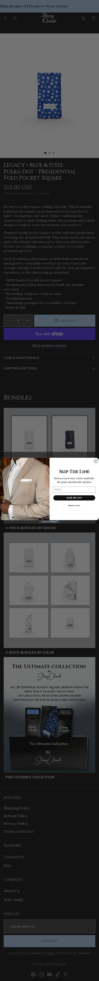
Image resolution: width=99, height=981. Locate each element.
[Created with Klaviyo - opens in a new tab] (49, 521)
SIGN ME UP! (74, 498)
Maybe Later (74, 506)
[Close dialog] (96, 461)
